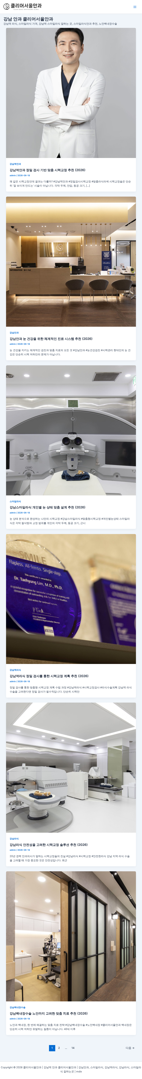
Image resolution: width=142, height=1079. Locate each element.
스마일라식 (15, 501)
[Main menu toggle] (135, 7)
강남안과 (14, 332)
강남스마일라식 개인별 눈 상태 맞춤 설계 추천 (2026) (47, 507)
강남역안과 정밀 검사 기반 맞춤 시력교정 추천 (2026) (47, 170)
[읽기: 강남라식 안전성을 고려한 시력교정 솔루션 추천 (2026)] (71, 768)
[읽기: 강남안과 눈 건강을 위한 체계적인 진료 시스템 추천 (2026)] (71, 262)
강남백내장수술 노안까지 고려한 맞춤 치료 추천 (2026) (49, 1013)
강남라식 (14, 838)
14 (73, 1048)
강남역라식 (15, 670)
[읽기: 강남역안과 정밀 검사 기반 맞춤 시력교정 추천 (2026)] (71, 93)
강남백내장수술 (17, 1007)
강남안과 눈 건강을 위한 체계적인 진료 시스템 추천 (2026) (51, 339)
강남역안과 (15, 164)
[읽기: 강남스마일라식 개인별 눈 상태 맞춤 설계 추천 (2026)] (71, 430)
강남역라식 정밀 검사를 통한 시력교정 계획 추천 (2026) (49, 676)
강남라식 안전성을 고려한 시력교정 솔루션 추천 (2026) (49, 845)
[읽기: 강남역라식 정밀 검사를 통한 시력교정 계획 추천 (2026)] (71, 599)
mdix (79, 1071)
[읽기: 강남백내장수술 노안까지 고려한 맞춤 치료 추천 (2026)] (71, 936)
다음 (130, 1048)
